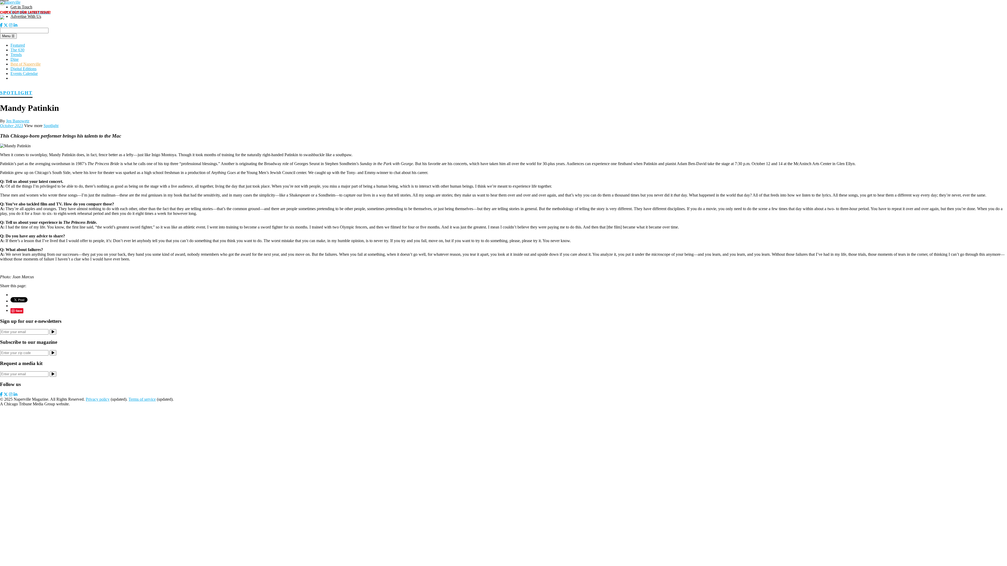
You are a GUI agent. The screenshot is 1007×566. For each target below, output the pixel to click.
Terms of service (142, 399)
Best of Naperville (25, 64)
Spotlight (16, 92)
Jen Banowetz (17, 121)
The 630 (17, 50)
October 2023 (11, 125)
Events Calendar (24, 73)
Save (19, 311)
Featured (17, 45)
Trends (16, 54)
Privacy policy (98, 399)
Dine (14, 59)
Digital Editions (23, 69)
